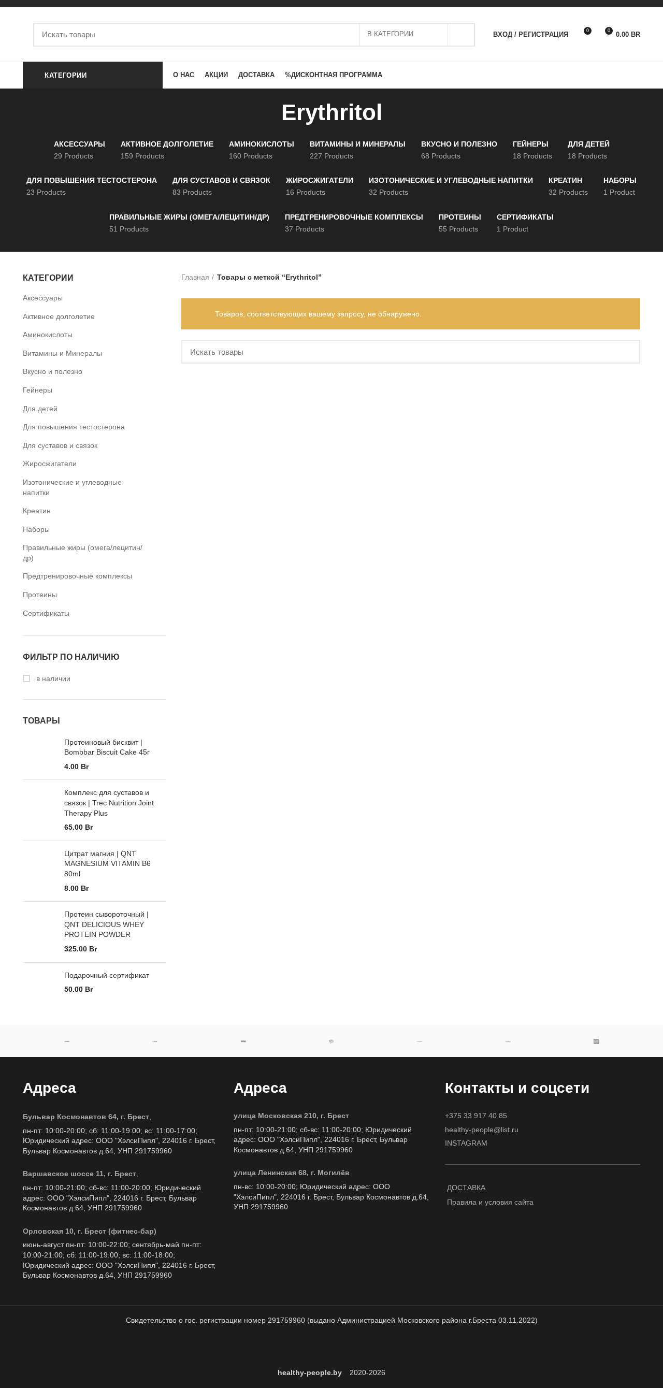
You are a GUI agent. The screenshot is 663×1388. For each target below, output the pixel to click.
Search (461, 35)
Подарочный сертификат (106, 975)
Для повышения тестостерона (74, 427)
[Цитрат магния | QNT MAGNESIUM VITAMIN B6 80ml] (39, 871)
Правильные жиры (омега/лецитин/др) (82, 552)
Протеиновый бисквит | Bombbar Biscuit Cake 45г (107, 747)
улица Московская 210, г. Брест (291, 1115)
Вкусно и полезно (52, 371)
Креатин (37, 511)
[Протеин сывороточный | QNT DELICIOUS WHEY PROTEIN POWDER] (39, 931)
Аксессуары (43, 298)
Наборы (36, 529)
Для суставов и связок (60, 445)
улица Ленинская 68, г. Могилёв (292, 1172)
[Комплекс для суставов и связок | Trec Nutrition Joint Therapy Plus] (39, 810)
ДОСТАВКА (466, 1187)
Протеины (40, 594)
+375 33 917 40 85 (476, 1115)
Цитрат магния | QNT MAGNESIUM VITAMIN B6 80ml (107, 863)
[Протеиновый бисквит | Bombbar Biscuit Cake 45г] (39, 755)
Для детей (40, 408)
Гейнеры (37, 390)
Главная (195, 277)
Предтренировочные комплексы (77, 576)
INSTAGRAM (466, 1143)
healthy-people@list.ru (481, 1129)
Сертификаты (46, 613)
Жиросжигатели (50, 463)
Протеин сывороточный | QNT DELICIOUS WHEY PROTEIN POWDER (106, 924)
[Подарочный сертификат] (39, 987)
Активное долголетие (59, 316)
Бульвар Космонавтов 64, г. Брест (86, 1116)
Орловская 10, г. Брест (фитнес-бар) (89, 1231)
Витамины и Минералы (62, 353)
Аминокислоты (48, 334)
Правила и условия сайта (490, 1202)
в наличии (52, 678)
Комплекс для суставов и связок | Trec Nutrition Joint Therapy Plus (109, 802)
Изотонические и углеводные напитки (72, 487)
